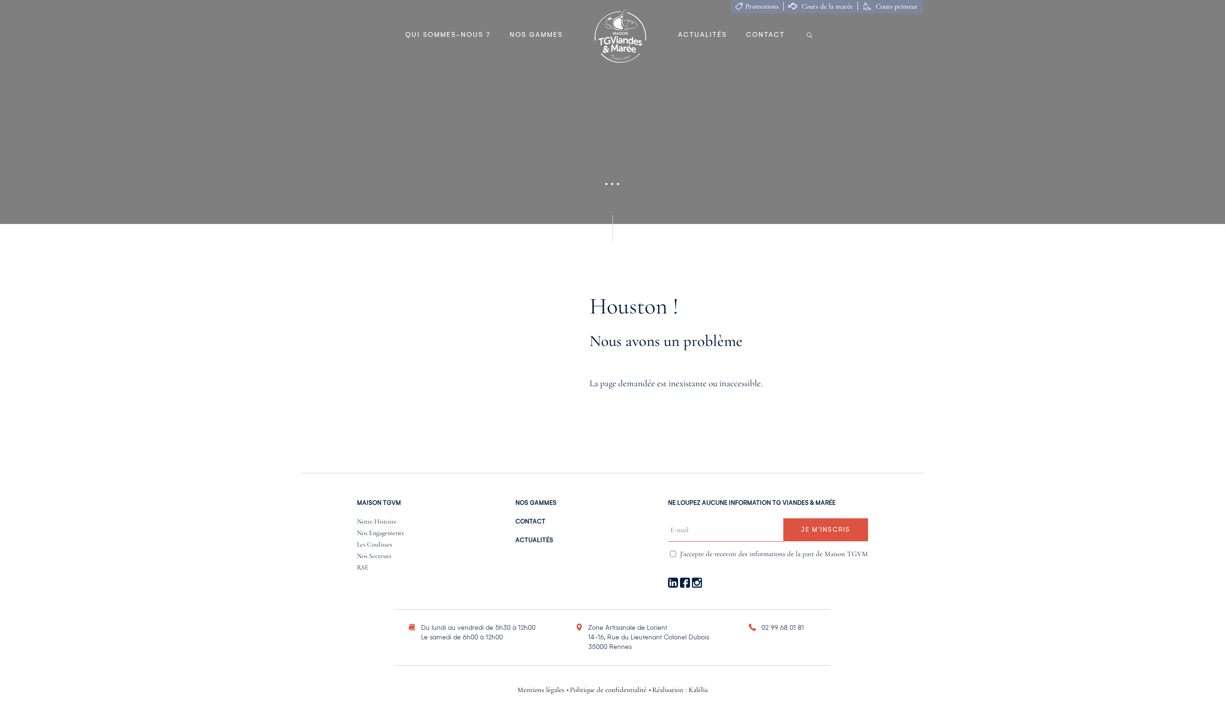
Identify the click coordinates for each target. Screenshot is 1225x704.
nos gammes (536, 503)
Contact (765, 35)
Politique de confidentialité (608, 689)
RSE (362, 567)
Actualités (702, 35)
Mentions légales (540, 689)
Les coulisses (374, 544)
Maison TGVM (379, 503)
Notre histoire (377, 521)
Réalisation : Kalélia (680, 689)
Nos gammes (536, 35)
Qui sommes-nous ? (447, 35)
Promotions (762, 6)
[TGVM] (620, 37)
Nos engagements (380, 533)
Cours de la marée (827, 6)
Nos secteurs (374, 556)
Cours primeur (897, 6)
